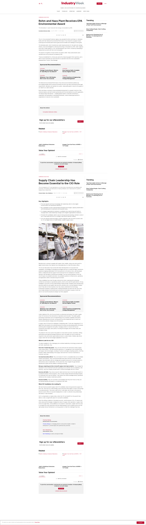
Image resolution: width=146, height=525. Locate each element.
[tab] (42, 154)
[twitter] (61, 35)
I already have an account (61, 168)
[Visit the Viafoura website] (80, 159)
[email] (65, 35)
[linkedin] (59, 35)
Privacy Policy (37, 522)
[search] (42, 3)
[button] (39, 3)
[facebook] (57, 35)
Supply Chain (86, 11)
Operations (72, 11)
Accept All (140, 522)
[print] (83, 35)
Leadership (78, 11)
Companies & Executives (44, 17)
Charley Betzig (42, 193)
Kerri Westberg (49, 193)
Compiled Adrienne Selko (44, 30)
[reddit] (63, 35)
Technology (65, 11)
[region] (61, 157)
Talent (58, 11)
